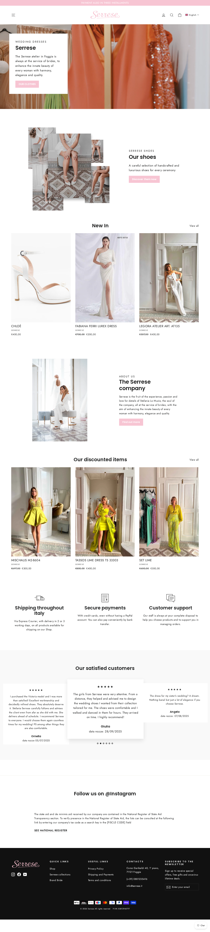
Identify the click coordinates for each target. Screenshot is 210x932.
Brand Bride (56, 880)
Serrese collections (60, 874)
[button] (192, 15)
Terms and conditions (99, 880)
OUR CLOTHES (27, 84)
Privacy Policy (95, 868)
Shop (52, 868)
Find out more (131, 422)
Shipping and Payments (101, 874)
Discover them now (144, 179)
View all (194, 226)
